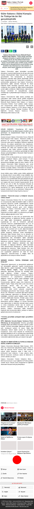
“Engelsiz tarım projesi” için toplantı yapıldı (8, 423)
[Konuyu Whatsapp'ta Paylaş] (10, 51)
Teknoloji (14, 21)
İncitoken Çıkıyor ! (6, 451)
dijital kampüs (10, 403)
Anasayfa (4, 21)
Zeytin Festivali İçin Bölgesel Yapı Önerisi (24, 452)
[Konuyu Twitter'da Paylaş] (6, 51)
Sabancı (15, 403)
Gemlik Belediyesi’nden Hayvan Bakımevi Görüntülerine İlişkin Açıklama (21, 8)
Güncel (10, 21)
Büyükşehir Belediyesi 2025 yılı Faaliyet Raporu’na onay (24, 424)
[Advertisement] (17, 383)
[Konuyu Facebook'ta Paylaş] (2, 51)
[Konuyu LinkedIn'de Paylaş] (14, 51)
